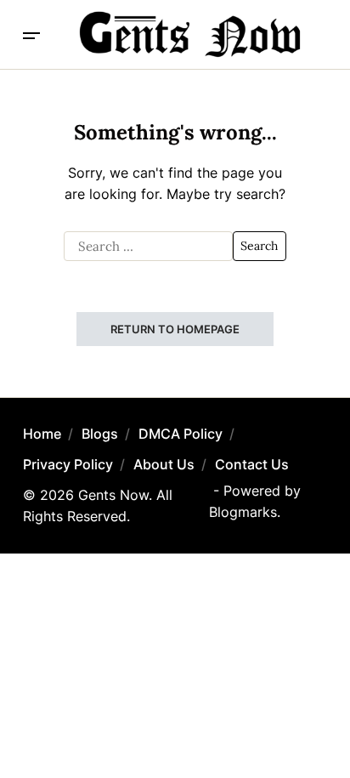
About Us (164, 464)
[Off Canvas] (31, 35)
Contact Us (252, 464)
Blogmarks (243, 511)
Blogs (100, 433)
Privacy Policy (68, 464)
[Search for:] (148, 246)
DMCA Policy (180, 433)
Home (42, 433)
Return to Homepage (175, 329)
